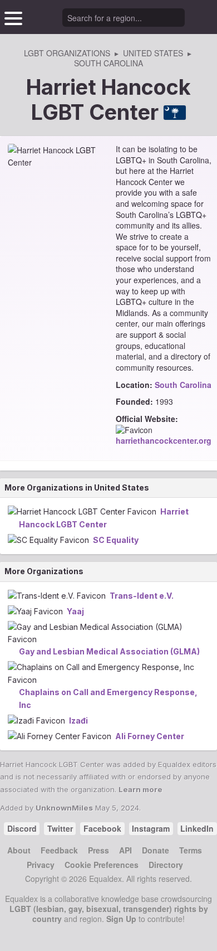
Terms (190, 850)
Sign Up (121, 918)
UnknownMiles (64, 807)
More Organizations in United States (76, 487)
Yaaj (75, 611)
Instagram (151, 828)
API (125, 850)
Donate (155, 850)
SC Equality (116, 540)
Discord (22, 828)
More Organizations (43, 571)
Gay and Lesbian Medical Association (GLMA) (109, 651)
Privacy (41, 864)
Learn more (140, 789)
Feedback (59, 850)
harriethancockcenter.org (163, 440)
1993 (164, 401)
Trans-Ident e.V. (142, 595)
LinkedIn (197, 828)
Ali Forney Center (149, 736)
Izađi (78, 720)
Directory (166, 864)
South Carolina (183, 384)
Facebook (102, 828)
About (19, 850)
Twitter (60, 828)
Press (98, 850)
